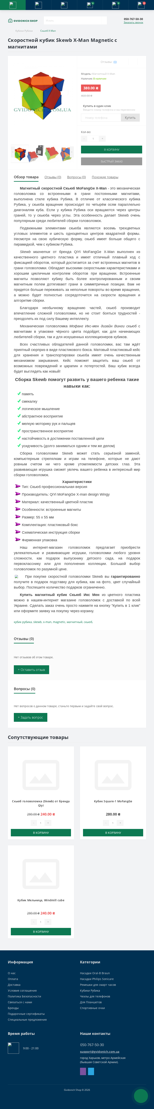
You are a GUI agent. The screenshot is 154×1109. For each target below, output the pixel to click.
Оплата (13, 979)
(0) (115, 62)
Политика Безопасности (24, 996)
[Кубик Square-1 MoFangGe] (113, 775)
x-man (47, 622)
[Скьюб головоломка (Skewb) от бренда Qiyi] (41, 775)
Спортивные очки (92, 1008)
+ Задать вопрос (30, 717)
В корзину (111, 149)
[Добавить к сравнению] (70, 758)
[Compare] (141, 62)
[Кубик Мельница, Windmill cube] (41, 874)
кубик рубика (23, 622)
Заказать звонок (133, 22)
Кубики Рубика (24, 30)
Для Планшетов (91, 1002)
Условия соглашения (22, 990)
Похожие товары (105, 177)
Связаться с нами (20, 1002)
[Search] (104, 20)
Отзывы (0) (53, 177)
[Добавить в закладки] (70, 752)
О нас (12, 973)
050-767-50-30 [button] (92, 1044)
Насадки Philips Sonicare (97, 979)
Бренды (13, 1008)
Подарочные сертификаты (26, 1014)
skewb (37, 622)
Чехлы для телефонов (95, 996)
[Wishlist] (132, 62)
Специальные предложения (27, 1019)
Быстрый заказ (112, 161)
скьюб (88, 622)
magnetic (59, 622)
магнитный (74, 622)
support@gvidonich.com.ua (99, 1052)
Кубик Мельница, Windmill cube (40, 900)
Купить (130, 117)
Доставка (14, 985)
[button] (64, 5)
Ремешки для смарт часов (98, 985)
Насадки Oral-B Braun (95, 973)
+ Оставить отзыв (31, 669)
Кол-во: (86, 132)
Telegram (91, 1071)
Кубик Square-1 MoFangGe (113, 801)
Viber (83, 1071)
